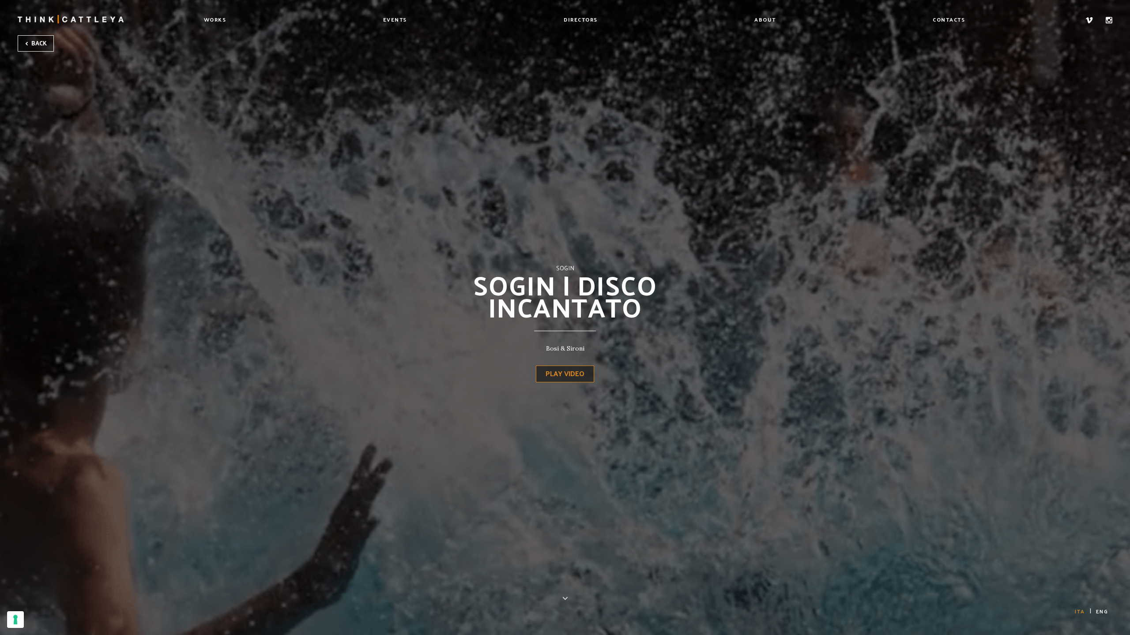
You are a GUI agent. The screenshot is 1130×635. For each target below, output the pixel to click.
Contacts (949, 19)
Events (395, 19)
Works (215, 19)
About (765, 19)
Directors (581, 19)
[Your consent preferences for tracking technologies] (15, 619)
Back (38, 43)
